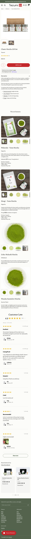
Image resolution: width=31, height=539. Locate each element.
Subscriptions (19, 516)
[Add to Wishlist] (3, 65)
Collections (7, 8)
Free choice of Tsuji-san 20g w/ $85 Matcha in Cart (15, 1)
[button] (28, 5)
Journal (2, 515)
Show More (13, 359)
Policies (18, 513)
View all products (5, 465)
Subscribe (22, 536)
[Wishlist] (26, 5)
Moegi (4, 98)
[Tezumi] (15, 5)
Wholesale (19, 515)
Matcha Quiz (4, 520)
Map (2, 513)
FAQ (18, 511)
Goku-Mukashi (6, 93)
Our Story (3, 521)
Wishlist (18, 520)
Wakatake (5, 95)
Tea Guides (3, 518)
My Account (19, 521)
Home (2, 8)
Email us (3, 528)
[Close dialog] (30, 533)
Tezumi (3, 479)
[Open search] (4, 5)
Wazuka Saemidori (7, 91)
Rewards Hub (19, 518)
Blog (2, 511)
